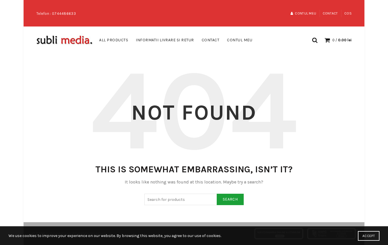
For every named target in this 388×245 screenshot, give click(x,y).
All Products (113, 40)
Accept (368, 236)
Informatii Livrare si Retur (165, 40)
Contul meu (305, 13)
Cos (348, 13)
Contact (330, 13)
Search (230, 199)
